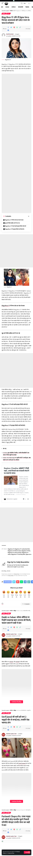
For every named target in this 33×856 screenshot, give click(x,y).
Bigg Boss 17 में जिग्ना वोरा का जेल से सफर (14, 220)
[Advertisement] (16, 143)
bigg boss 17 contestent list (22, 549)
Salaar (11, 661)
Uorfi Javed (22, 763)
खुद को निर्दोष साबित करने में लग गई (12, 223)
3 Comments (27, 604)
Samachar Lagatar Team (11, 634)
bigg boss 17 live (26, 550)
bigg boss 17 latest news (14, 550)
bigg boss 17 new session (14, 552)
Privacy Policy (10, 575)
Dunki (17, 661)
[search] (21, 3)
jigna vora (28, 554)
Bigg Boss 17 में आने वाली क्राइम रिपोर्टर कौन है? (15, 226)
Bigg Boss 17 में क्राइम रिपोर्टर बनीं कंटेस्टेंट (14, 229)
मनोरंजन (4, 13)
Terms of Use (11, 853)
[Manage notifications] (29, 852)
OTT (8, 13)
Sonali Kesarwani (10, 34)
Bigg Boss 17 (6, 306)
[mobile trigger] (3, 3)
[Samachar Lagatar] (6, 3)
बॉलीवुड (8, 613)
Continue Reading (16, 701)
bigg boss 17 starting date (18, 554)
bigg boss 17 (11, 549)
